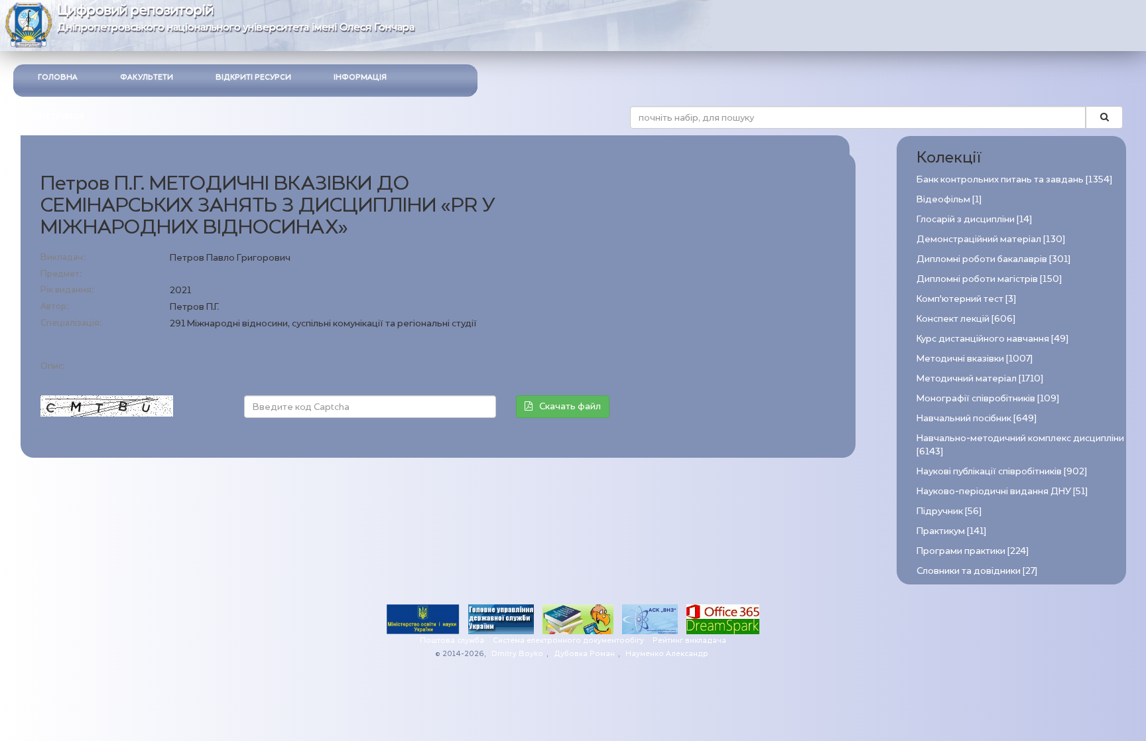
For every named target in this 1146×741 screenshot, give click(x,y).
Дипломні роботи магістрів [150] (989, 279)
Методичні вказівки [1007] (975, 359)
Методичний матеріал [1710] (980, 378)
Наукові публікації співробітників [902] (1002, 471)
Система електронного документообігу (568, 640)
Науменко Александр (666, 653)
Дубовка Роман (584, 653)
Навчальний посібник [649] (977, 418)
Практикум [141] (951, 531)
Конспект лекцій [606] (966, 319)
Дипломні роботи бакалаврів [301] (993, 259)
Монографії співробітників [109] (988, 398)
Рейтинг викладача (689, 640)
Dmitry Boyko (517, 653)
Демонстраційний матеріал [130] (991, 239)
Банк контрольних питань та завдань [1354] (1014, 179)
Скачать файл (570, 406)
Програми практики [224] (973, 551)
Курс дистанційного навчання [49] (992, 339)
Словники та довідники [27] (977, 571)
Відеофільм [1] (949, 199)
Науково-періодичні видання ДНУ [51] (1002, 491)
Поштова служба (452, 640)
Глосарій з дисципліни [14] (974, 219)
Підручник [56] (949, 511)
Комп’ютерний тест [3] (966, 299)
